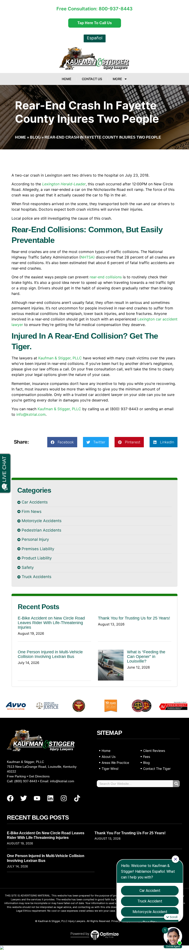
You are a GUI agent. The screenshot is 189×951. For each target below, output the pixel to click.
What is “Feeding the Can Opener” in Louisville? (146, 656)
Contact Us (92, 79)
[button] (62, 442)
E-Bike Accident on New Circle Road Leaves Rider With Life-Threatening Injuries (51, 623)
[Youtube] (37, 798)
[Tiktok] (77, 798)
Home (66, 79)
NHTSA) (88, 257)
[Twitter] (23, 798)
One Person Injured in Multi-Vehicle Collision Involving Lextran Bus (50, 654)
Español (94, 37)
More (117, 79)
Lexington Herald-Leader (64, 184)
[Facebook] (10, 798)
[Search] (176, 783)
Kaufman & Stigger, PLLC (60, 358)
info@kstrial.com (31, 414)
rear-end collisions (106, 277)
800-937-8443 (116, 9)
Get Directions (39, 776)
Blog (35, 137)
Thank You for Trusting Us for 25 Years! (134, 618)
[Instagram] (63, 798)
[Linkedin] (50, 798)
